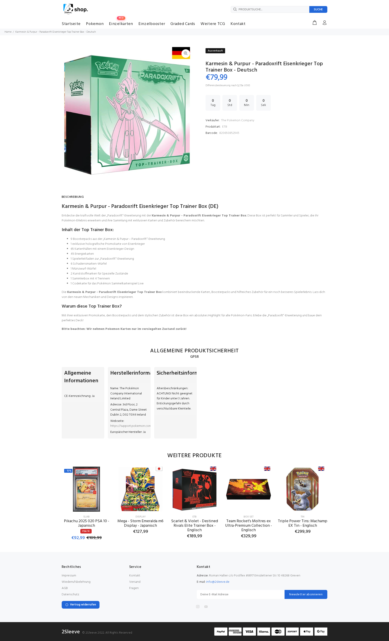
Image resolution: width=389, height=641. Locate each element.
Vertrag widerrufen (83, 604)
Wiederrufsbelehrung (76, 582)
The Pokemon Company (237, 120)
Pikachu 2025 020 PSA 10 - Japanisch (86, 523)
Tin (302, 517)
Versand (134, 582)
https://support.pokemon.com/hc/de (135, 426)
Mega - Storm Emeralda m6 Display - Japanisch (140, 523)
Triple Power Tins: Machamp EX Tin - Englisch (302, 523)
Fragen (134, 588)
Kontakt (134, 575)
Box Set (248, 517)
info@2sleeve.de (217, 582)
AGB (65, 588)
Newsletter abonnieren (306, 594)
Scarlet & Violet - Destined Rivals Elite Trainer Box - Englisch (194, 525)
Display (141, 517)
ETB (224, 126)
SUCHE (318, 9)
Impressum (69, 575)
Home (8, 32)
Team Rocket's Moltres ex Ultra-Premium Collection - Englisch (248, 525)
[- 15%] (86, 489)
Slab (86, 517)
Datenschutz (70, 594)
